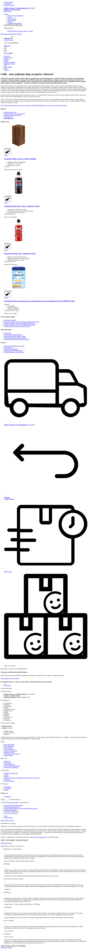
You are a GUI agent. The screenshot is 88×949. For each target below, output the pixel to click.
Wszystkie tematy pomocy (15, 23)
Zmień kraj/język (15, 799)
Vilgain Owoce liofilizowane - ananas (14, 346)
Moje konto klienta (9, 744)
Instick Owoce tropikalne (11, 349)
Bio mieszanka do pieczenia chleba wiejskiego (16, 339)
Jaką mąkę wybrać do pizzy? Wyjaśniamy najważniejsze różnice (21, 321)
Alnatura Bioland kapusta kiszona (13, 334)
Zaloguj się (7, 761)
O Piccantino (7, 787)
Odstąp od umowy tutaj (7, 820)
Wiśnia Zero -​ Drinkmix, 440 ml (19, 253)
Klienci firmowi (8, 755)
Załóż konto (7, 45)
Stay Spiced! (7, 333)
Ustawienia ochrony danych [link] (11, 811)
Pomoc (6, 14)
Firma (5, 816)
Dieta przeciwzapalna (10, 320)
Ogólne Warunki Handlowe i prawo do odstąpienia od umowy (21, 808)
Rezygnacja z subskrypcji (11, 813)
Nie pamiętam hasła (9, 764)
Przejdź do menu (8, 2)
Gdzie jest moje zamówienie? (15, 15)
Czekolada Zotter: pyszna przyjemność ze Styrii (17, 326)
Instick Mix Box (8, 347)
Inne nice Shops (8, 817)
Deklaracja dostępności (10, 810)
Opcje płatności (12, 20)
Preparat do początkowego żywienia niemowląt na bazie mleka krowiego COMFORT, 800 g (39, 301)
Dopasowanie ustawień (22, 840)
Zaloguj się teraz (8, 40)
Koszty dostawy (12, 18)
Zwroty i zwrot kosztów (10, 751)
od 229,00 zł (19, 8)
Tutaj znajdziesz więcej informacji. (10, 678)
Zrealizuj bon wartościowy (11, 767)
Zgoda (2, 840)
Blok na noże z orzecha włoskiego (20, 159)
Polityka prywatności (6, 843)
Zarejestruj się (8, 763)
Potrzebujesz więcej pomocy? (12, 754)
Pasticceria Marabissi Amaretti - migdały (15, 337)
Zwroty (10, 17)
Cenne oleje (8, 117)
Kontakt (10, 22)
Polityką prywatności (38, 837)
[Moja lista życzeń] (5, 48)
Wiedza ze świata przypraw (13, 115)
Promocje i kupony (9, 752)
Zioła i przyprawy (10, 112)
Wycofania (7, 779)
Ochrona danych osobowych (12, 807)
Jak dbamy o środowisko (11, 773)
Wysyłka (8, 11)
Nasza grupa (7, 788)
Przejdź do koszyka (9, 5)
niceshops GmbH (13, 802)
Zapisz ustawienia (5, 946)
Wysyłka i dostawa (9, 749)
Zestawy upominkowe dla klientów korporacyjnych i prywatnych (22, 778)
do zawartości (8, 3)
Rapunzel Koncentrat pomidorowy (13, 350)
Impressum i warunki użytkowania (13, 805)
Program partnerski (9, 781)
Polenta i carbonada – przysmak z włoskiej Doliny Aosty (19, 323)
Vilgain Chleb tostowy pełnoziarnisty (14, 352)
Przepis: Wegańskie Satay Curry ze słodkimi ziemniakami (19, 325)
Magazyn (6, 776)
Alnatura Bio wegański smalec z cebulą (15, 336)
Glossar (6, 775)
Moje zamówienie (9, 746)
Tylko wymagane (10, 840)
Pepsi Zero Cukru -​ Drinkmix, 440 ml (21, 206)
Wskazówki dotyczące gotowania (14, 113)
